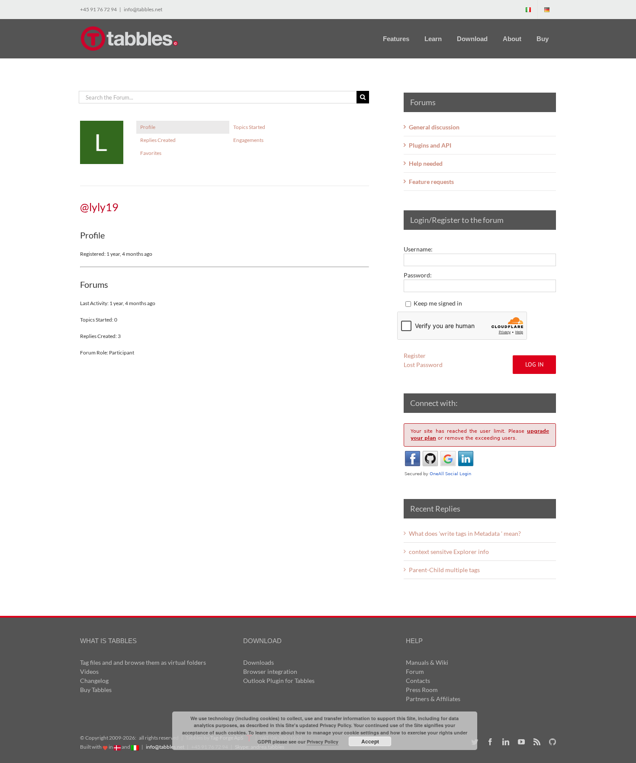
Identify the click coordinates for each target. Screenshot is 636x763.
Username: (418, 249)
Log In (534, 364)
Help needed (426, 163)
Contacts (418, 680)
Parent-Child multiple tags (444, 569)
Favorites (150, 153)
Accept (370, 741)
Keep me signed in (438, 303)
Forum (415, 671)
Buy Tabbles (96, 689)
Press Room (422, 689)
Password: (418, 275)
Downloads (258, 662)
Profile (147, 127)
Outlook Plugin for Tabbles (279, 680)
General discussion (434, 127)
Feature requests (431, 181)
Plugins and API (430, 145)
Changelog (94, 680)
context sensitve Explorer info (449, 551)
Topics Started (249, 127)
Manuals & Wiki (427, 662)
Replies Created (158, 140)
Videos (89, 671)
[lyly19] (101, 124)
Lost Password (423, 364)
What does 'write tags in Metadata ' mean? (465, 533)
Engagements (248, 140)
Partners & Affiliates (433, 698)
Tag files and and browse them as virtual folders (143, 662)
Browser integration (270, 671)
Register (415, 355)
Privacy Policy (322, 741)
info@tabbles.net (143, 9)
